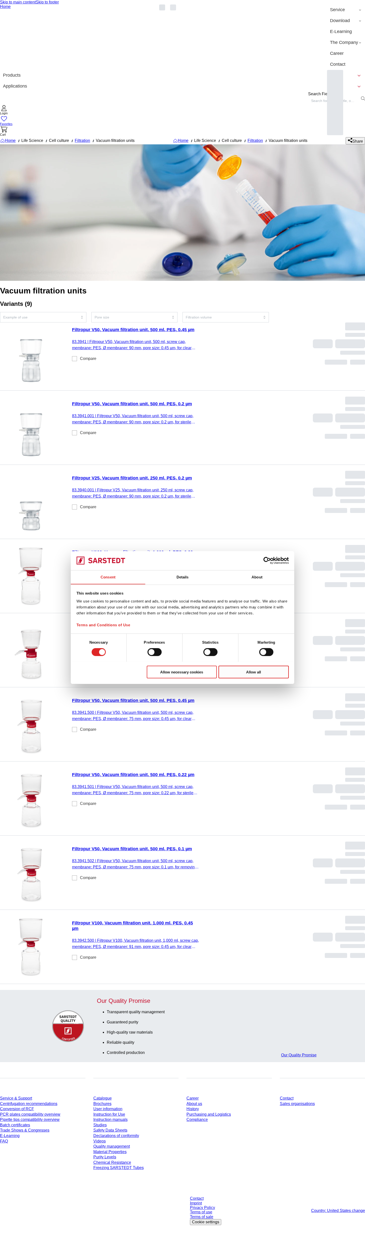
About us (194, 1104)
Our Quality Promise (299, 1055)
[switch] (154, 652)
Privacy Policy (202, 1207)
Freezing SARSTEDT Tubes (118, 1168)
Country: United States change (338, 1210)
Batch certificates (15, 1125)
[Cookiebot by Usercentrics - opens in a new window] (267, 560)
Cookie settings (205, 1222)
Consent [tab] (108, 577)
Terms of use (201, 1212)
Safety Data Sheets (110, 1130)
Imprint (196, 1203)
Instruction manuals (110, 1119)
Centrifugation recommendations (28, 1104)
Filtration (82, 140)
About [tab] (257, 577)
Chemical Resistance (112, 1162)
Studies (100, 1125)
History (192, 1109)
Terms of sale (201, 1217)
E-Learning (10, 1136)
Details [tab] (183, 577)
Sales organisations (297, 1104)
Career (192, 1098)
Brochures (102, 1104)
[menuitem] (346, 9)
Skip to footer (47, 2)
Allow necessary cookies (181, 672)
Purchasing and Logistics (208, 1114)
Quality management (111, 1146)
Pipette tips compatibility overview (30, 1119)
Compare (88, 358)
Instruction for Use (109, 1114)
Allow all (253, 672)
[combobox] (43, 317)
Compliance (197, 1119)
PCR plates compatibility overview (30, 1114)
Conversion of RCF (17, 1109)
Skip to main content (18, 2)
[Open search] (363, 98)
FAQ (4, 1141)
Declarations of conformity (116, 1136)
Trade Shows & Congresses (24, 1130)
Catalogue (102, 1098)
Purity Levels (104, 1157)
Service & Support (16, 1098)
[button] (4, 110)
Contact (286, 1098)
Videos (99, 1141)
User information (107, 1109)
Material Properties (110, 1152)
